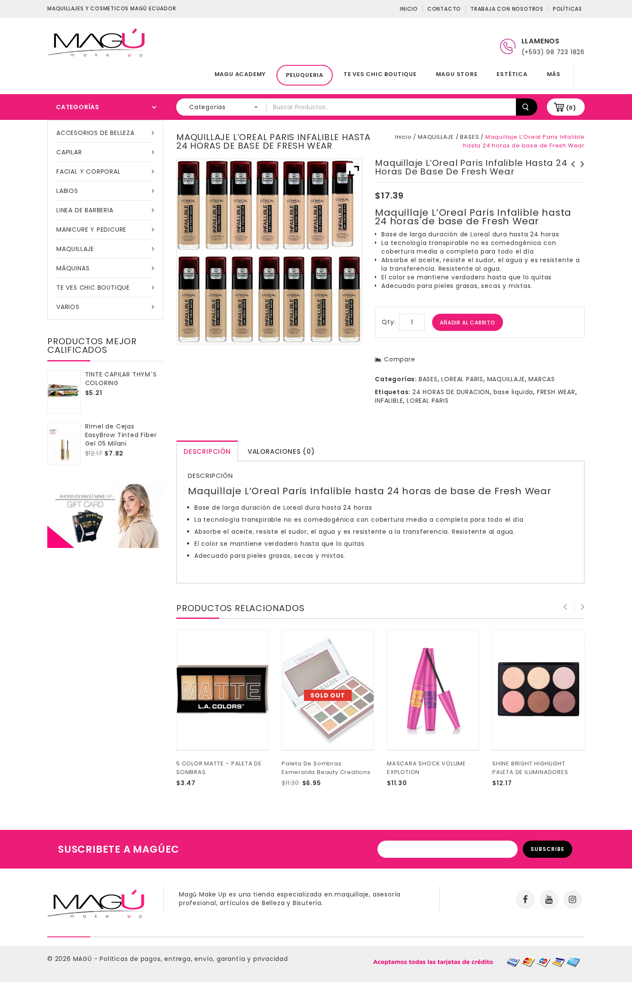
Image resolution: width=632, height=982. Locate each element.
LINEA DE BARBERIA (85, 210)
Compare (399, 359)
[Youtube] (549, 899)
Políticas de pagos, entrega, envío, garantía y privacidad (194, 958)
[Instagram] (572, 899)
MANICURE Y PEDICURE (91, 229)
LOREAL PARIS (462, 379)
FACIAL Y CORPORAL (88, 171)
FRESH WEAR (556, 392)
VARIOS (68, 307)
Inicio (409, 8)
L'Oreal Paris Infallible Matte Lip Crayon (570, 173)
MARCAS (541, 379)
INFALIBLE (389, 400)
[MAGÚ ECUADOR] (96, 42)
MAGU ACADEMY (240, 74)
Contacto (444, 8)
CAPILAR (69, 152)
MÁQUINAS (72, 268)
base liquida (514, 392)
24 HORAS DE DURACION (451, 392)
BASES (469, 137)
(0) (571, 107)
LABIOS (67, 191)
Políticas (567, 8)
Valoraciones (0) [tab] (281, 451)
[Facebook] (525, 899)
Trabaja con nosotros (506, 8)
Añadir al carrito (467, 322)
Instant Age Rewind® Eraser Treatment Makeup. (580, 173)
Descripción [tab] (207, 451)
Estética (512, 74)
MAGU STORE (457, 74)
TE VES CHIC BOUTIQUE (380, 74)
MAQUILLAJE (75, 249)
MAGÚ (83, 958)
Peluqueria (304, 75)
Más (554, 74)
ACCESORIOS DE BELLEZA (95, 132)
